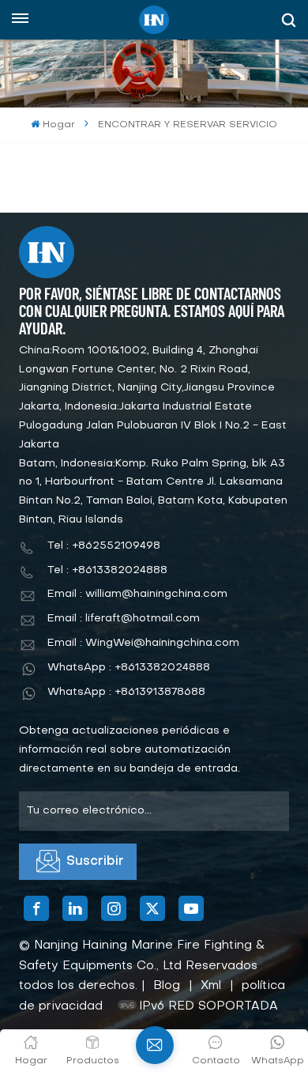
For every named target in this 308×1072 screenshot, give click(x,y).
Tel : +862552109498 (103, 546)
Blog (166, 985)
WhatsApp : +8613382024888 (128, 667)
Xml (211, 985)
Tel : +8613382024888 (107, 570)
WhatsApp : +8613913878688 (126, 692)
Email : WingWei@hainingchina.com (143, 643)
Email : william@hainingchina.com (137, 594)
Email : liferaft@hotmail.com (123, 618)
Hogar (58, 125)
